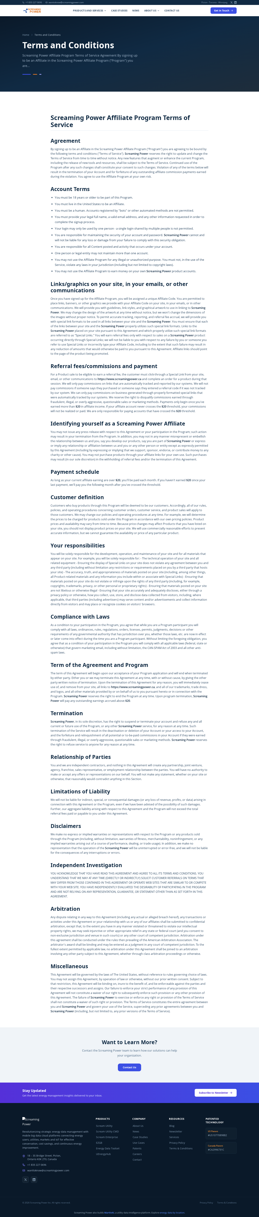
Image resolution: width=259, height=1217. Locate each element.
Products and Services (88, 10)
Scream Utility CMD (107, 1131)
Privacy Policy (177, 1142)
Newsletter (175, 1131)
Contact (137, 1159)
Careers (137, 1154)
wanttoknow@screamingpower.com (66, 2)
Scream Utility (104, 1125)
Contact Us (171, 10)
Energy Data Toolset (107, 1148)
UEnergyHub (103, 1154)
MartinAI (109, 1212)
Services (174, 1137)
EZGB (99, 1142)
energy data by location (172, 1212)
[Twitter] (231, 2)
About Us (150, 10)
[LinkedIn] (235, 2)
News (135, 10)
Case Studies (119, 10)
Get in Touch (221, 10)
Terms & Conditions (181, 1148)
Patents (137, 1148)
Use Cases (139, 1142)
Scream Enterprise (107, 1137)
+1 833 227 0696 (34, 2)
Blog (171, 1125)
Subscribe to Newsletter (213, 1092)
